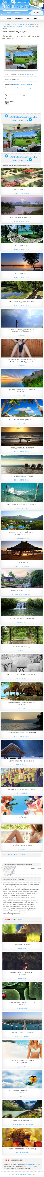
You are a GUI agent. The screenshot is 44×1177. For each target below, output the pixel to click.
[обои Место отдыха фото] (22, 550)
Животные (22, 948)
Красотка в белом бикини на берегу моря (22, 1062)
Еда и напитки (22, 1153)
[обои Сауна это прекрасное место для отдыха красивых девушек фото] (22, 348)
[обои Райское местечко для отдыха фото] (22, 408)
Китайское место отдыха (22, 590)
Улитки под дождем (22, 945)
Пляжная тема (21, 508)
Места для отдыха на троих (21, 476)
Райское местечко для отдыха (21, 420)
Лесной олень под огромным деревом (22, 974)
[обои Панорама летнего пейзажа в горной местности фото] (22, 520)
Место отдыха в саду (22, 647)
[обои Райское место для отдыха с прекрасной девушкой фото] (22, 318)
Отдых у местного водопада (22, 618)
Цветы (22, 1096)
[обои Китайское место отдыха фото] (22, 579)
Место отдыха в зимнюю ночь (21, 761)
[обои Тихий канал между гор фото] (22, 1109)
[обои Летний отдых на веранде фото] (22, 833)
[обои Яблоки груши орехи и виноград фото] (22, 1137)
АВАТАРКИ (19, 18)
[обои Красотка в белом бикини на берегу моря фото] (22, 1049)
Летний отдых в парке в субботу (21, 789)
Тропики (21, 395)
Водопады (21, 622)
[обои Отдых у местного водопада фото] (22, 607)
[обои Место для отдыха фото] (22, 177)
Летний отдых (22, 817)
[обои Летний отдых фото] (22, 805)
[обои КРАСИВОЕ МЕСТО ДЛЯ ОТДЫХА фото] (22, 206)
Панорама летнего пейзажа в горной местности (21, 533)
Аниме (21, 821)
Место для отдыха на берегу (22, 448)
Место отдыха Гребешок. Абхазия (22, 733)
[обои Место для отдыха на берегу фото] (22, 436)
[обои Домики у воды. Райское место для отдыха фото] (22, 378)
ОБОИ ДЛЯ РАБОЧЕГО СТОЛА (22, 24)
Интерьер (30, 84)
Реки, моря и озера (21, 221)
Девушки (21, 336)
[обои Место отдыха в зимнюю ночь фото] (22, 749)
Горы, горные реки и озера (22, 1125)
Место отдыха (22, 562)
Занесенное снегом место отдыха (21, 675)
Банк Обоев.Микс (29, 1164)
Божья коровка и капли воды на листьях (22, 1003)
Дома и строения (22, 193)
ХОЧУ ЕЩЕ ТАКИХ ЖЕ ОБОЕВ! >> (14, 855)
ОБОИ (9, 18)
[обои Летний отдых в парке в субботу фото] (22, 777)
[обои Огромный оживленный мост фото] (22, 1021)
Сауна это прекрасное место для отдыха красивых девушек (21, 361)
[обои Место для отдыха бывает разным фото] (22, 492)
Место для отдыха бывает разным (21, 504)
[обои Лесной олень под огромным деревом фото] (22, 961)
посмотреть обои (28, 74)
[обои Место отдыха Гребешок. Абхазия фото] (22, 721)
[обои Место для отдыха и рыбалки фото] (22, 290)
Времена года (21, 679)
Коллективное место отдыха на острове (21, 704)
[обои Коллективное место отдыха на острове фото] (22, 691)
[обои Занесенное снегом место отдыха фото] (22, 663)
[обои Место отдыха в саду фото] (22, 635)
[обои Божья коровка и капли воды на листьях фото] (22, 991)
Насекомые (22, 1008)
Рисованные (22, 793)
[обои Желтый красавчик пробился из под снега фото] (22, 1079)
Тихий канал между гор (22, 1121)
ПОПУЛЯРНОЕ (32, 18)
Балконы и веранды (16, 26)
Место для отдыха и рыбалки (21, 302)
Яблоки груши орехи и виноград (22, 1149)
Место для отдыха (21, 189)
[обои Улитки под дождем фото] (22, 933)
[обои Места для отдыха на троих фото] (22, 464)
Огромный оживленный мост (22, 1033)
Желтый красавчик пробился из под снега (22, 1092)
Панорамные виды (21, 538)
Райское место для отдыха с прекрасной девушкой (22, 331)
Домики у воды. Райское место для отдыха (22, 391)
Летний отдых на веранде (21, 845)
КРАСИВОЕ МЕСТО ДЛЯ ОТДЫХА (22, 217)
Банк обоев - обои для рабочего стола (20, 1174)
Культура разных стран (21, 594)
